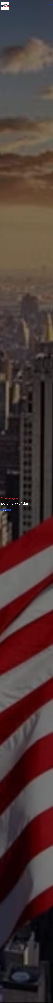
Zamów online (6, 510)
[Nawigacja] (50, 5)
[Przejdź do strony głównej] (5, 6)
